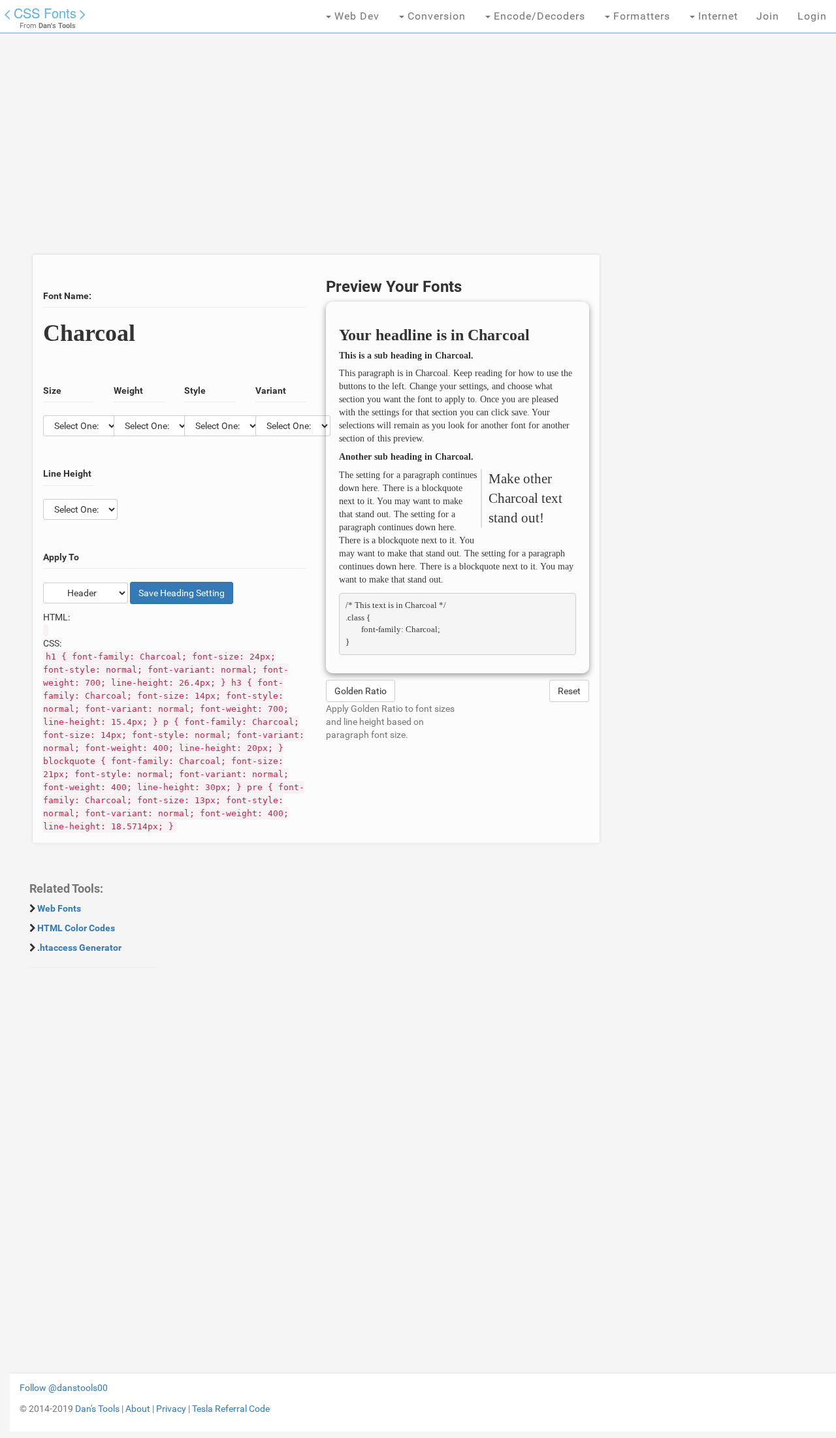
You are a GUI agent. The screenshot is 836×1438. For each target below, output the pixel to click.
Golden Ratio (360, 691)
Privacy (171, 1408)
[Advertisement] (316, 150)
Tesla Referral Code (231, 1408)
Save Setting (181, 593)
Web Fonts (59, 908)
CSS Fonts (45, 12)
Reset (569, 691)
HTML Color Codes (76, 928)
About (137, 1408)
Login (812, 16)
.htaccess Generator (79, 947)
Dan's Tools (97, 1408)
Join (767, 16)
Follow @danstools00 (64, 1387)
